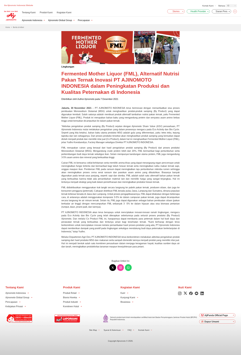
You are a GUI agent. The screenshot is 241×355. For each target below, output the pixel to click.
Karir (122, 293)
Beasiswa (125, 302)
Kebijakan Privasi (14, 306)
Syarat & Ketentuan (112, 330)
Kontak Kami (143, 330)
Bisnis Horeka (70, 297)
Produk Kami (46, 12)
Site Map (93, 330)
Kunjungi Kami (127, 297)
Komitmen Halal (71, 306)
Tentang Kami (29, 12)
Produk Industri (70, 302)
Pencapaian (84, 20)
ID (228, 6)
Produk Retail (70, 293)
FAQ (130, 330)
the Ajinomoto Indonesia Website (18, 5)
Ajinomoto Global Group (60, 20)
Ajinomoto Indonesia (32, 20)
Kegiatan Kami (64, 12)
